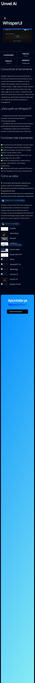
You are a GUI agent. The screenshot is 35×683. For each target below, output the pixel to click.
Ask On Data (14, 249)
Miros (12, 259)
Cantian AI (14, 274)
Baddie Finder (15, 284)
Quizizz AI (14, 279)
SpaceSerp (14, 233)
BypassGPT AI (15, 264)
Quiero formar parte (16, 311)
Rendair (13, 238)
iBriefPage (14, 269)
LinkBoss (13, 243)
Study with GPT (16, 254)
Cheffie (13, 228)
